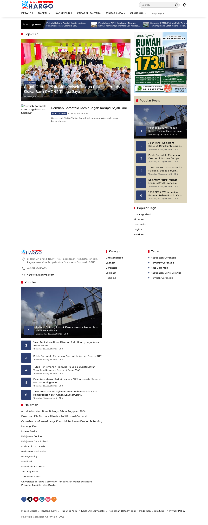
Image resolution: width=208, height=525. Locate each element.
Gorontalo (139, 224)
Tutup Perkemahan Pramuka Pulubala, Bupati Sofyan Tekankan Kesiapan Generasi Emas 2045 (165, 169)
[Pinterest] (36, 499)
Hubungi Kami (29, 426)
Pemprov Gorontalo (162, 262)
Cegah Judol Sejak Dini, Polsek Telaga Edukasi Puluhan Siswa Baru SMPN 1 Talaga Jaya (74, 89)
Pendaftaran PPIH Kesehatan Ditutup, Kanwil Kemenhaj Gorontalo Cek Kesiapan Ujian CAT (105, 24)
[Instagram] (48, 499)
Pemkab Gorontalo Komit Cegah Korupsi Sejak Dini (89, 108)
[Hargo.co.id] (37, 4)
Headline (139, 234)
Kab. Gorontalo (59, 113)
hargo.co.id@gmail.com (40, 274)
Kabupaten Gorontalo (163, 257)
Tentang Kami (29, 471)
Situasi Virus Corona (33, 466)
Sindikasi (26, 461)
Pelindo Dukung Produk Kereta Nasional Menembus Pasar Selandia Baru (52, 24)
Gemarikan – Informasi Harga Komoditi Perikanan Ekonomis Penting (61, 421)
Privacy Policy (29, 456)
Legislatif (139, 229)
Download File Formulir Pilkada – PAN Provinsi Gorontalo (54, 416)
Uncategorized (142, 214)
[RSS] (54, 499)
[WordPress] (42, 499)
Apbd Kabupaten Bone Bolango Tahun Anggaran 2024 (53, 411)
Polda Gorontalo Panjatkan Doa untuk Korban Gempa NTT (164, 157)
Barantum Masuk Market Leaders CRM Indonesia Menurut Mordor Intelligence (165, 181)
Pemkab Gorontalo (162, 277)
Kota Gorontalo (160, 267)
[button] (176, 4)
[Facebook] (23, 499)
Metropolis (30, 83)
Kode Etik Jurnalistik (33, 446)
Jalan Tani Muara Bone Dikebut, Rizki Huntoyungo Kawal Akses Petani (164, 144)
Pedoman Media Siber (34, 451)
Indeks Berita (29, 431)
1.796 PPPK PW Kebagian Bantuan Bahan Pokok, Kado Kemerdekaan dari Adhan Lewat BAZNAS (165, 194)
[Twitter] (29, 499)
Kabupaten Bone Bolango (166, 272)
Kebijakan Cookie (31, 436)
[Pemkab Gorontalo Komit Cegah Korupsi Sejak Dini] (35, 114)
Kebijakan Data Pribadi (34, 441)
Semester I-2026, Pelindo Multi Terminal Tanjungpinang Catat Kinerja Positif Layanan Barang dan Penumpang (156, 24)
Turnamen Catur (30, 476)
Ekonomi (139, 219)
